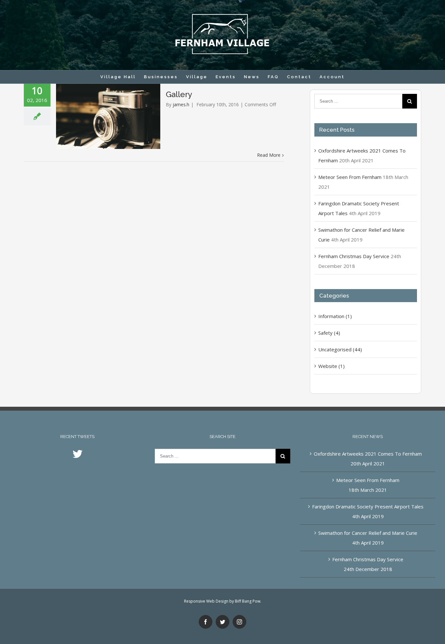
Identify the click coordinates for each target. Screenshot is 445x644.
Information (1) (335, 316)
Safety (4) (329, 332)
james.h (181, 104)
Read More (268, 155)
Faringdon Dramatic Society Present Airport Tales (367, 506)
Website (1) (331, 366)
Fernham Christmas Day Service (353, 256)
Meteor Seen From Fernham (349, 177)
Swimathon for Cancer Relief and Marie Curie (367, 533)
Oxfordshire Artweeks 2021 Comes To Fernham (368, 453)
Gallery (179, 94)
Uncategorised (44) (340, 349)
